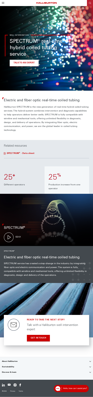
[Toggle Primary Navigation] (3, 3)
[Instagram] (15, 385)
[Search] (90, 3)
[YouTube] (9, 385)
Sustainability (8, 367)
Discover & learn (9, 372)
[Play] (9, 237)
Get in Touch (38, 338)
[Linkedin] (3, 385)
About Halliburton (10, 361)
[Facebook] (20, 385)
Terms (21, 391)
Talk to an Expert (24, 63)
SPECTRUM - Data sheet (21, 153)
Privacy (12, 391)
